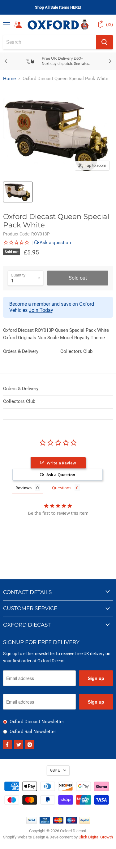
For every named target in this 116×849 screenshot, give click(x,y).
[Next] (110, 61)
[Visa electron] (45, 821)
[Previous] (6, 61)
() (109, 24)
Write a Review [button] (61, 463)
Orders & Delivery (20, 351)
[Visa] (31, 821)
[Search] (104, 42)
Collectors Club (76, 351)
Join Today (41, 310)
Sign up (96, 678)
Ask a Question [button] (60, 474)
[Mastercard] (58, 821)
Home (9, 78)
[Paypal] (84, 821)
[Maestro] (71, 821)
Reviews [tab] (23, 488)
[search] (49, 42)
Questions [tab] (61, 488)
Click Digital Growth (96, 837)
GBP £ (55, 770)
